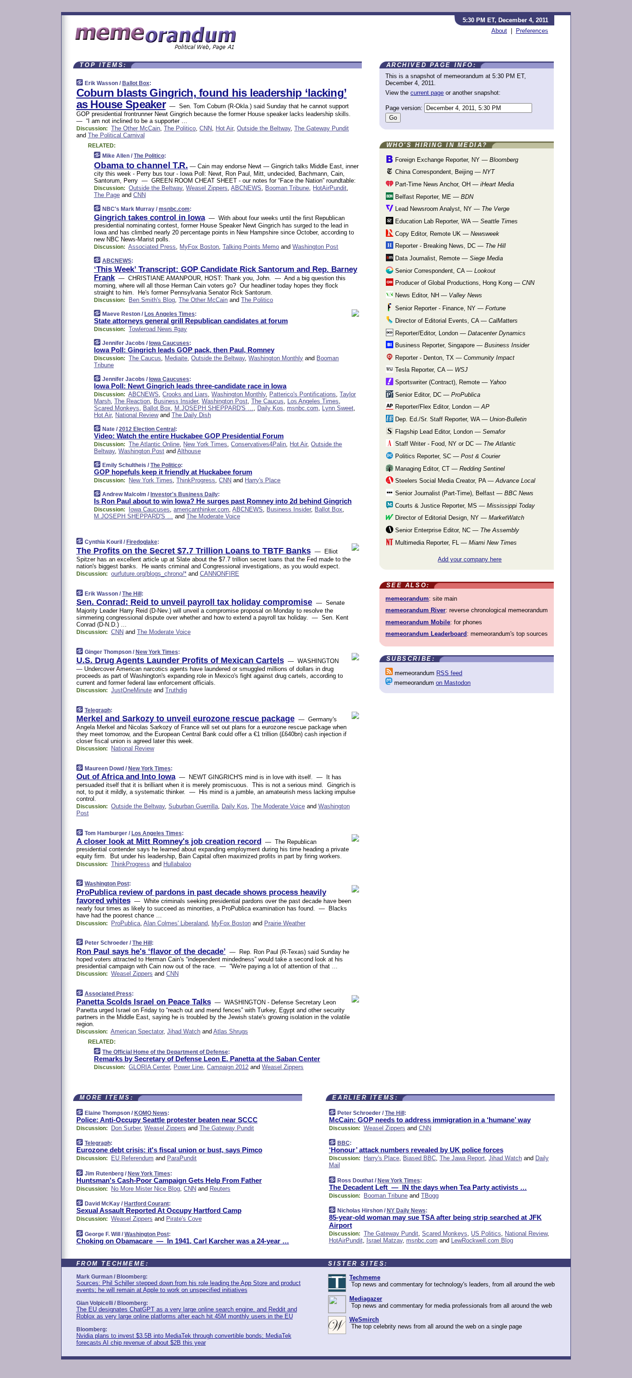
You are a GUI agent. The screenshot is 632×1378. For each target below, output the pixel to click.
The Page (107, 194)
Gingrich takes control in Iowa (149, 217)
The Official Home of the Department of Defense (165, 1052)
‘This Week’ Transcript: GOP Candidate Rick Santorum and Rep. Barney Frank (225, 273)
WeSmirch (364, 1319)
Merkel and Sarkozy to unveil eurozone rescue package (185, 718)
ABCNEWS (246, 188)
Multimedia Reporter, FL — (455, 542)
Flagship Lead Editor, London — (449, 431)
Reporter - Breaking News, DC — (449, 245)
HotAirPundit (330, 188)
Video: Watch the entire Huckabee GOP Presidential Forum (189, 436)
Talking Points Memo (251, 246)
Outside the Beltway (264, 128)
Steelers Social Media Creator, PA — (464, 480)
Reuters (220, 1188)
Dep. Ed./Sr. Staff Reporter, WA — (460, 419)
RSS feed (449, 673)
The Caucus (145, 358)
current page (427, 92)
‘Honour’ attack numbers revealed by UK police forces (416, 1150)
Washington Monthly (275, 358)
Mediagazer (365, 1298)
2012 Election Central (147, 429)
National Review (136, 415)
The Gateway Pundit (321, 128)
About (499, 30)
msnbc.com (174, 209)
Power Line (188, 1067)
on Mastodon (453, 682)
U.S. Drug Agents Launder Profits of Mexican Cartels (180, 660)
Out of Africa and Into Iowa (125, 776)
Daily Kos (270, 408)
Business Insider (176, 401)
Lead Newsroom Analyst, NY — (451, 208)
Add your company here (470, 559)
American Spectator (137, 1031)
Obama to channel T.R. (141, 165)
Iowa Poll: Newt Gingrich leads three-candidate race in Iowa (190, 386)
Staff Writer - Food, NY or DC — (454, 443)
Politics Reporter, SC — (446, 456)
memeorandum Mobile (417, 622)
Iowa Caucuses (169, 343)
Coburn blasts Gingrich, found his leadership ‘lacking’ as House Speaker (211, 98)
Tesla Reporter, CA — (430, 369)
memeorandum (407, 598)
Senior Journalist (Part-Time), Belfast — (463, 493)
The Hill (132, 594)
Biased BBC (419, 1158)
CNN (205, 128)
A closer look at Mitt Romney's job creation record (168, 841)
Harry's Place (262, 480)
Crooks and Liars (185, 394)
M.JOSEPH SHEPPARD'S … (214, 408)
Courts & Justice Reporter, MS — (464, 505)
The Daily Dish (191, 415)
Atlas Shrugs (230, 1031)
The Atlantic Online (154, 444)
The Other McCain (135, 128)
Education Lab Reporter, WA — (455, 221)
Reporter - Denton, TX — (453, 357)
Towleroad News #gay (158, 329)
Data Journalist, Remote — (448, 258)
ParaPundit (182, 1158)
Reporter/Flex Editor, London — (441, 406)
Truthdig (176, 690)
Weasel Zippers (207, 188)
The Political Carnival (116, 135)
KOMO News (150, 1113)
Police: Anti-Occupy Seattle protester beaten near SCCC (167, 1120)
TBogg (430, 1195)
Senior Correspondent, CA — (444, 270)
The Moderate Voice (213, 516)
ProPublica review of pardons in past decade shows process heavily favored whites (201, 896)
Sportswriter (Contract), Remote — (449, 382)
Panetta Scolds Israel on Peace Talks (143, 1001)
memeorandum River (415, 610)
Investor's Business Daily (184, 494)
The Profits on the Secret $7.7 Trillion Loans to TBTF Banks (193, 550)
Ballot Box (135, 83)
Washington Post (315, 246)
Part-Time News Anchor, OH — (453, 184)
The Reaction (132, 401)
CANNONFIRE (219, 573)
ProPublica (125, 923)
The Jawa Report (462, 1158)
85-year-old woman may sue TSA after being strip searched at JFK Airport (435, 1221)
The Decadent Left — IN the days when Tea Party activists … (428, 1187)
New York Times (205, 444)
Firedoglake (141, 542)
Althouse (189, 451)
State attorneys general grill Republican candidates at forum (191, 321)
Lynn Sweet (337, 408)
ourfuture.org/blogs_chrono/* (148, 573)
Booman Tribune (287, 188)
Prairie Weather (284, 923)
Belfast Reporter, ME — (433, 196)
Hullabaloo (177, 864)
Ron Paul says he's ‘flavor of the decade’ (151, 951)
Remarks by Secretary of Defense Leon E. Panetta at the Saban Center (207, 1059)
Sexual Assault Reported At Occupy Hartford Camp (159, 1210)
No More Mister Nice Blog (145, 1188)
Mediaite (176, 358)
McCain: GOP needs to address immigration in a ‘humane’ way (430, 1120)
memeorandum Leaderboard (426, 633)
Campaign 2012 (227, 1067)
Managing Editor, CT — (449, 468)
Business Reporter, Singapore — (461, 345)
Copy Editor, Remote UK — (446, 233)
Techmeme (364, 1277)
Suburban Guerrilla (193, 806)
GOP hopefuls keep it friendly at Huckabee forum (173, 472)
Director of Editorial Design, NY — (458, 517)
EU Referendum (132, 1158)
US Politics (486, 1233)
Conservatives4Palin (258, 444)
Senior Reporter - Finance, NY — (449, 308)
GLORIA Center (149, 1067)
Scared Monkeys (116, 408)
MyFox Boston (199, 246)
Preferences (532, 30)
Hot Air (224, 128)
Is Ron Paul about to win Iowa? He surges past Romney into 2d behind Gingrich (223, 501)
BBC (343, 1143)
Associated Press (152, 246)
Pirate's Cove (184, 1218)
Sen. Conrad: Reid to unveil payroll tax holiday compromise (194, 602)
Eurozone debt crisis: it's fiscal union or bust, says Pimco (169, 1150)
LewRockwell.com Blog (482, 1240)
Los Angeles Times (169, 314)
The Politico (180, 128)
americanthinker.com (201, 509)
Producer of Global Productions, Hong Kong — (463, 282)
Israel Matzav (384, 1240)
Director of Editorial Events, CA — (455, 320)
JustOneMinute (131, 690)
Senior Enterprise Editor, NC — (456, 530)
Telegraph (98, 710)
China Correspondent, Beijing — (444, 171)
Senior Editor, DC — (436, 394)
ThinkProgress (195, 480)
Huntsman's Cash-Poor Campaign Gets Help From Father (169, 1180)
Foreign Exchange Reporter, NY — (455, 159)
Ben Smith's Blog (152, 299)
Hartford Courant (146, 1203)
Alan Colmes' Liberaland (175, 923)
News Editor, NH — (437, 295)
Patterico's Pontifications (302, 394)
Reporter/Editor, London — (459, 333)
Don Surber (126, 1128)
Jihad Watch (183, 1031)
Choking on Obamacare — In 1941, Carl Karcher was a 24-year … (182, 1241)
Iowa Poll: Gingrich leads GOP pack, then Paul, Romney (184, 350)
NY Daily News (406, 1210)
